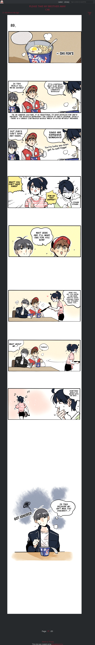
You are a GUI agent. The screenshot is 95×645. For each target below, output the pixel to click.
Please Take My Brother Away (47, 6)
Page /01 (47, 631)
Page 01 (89, 13)
